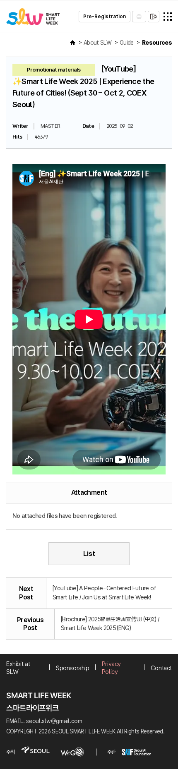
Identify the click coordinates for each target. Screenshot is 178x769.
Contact (161, 668)
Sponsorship (72, 668)
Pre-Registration (104, 16)
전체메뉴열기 (168, 16)
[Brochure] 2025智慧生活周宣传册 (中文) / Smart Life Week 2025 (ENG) (110, 624)
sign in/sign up (153, 16)
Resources (157, 42)
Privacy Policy (111, 668)
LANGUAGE (139, 16)
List (89, 553)
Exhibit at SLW (18, 668)
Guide (127, 42)
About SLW (97, 42)
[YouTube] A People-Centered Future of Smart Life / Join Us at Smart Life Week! (104, 593)
